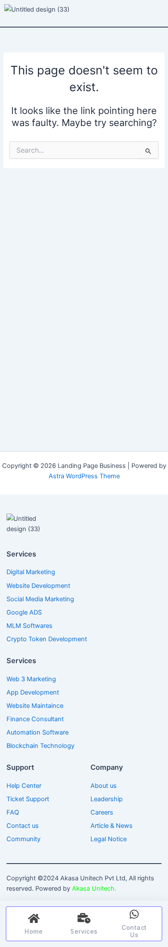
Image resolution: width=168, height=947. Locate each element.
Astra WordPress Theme (84, 476)
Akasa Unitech (92, 888)
